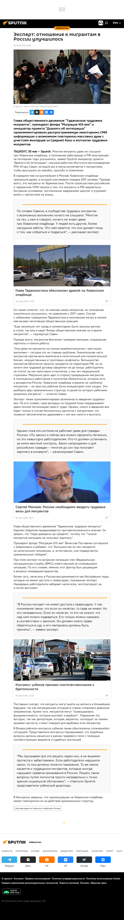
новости (7, 851)
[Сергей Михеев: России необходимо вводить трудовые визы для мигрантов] (62, 482)
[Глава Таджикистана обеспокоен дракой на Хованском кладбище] (62, 265)
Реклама (84, 882)
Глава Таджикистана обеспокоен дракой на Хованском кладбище (60, 292)
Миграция (82, 851)
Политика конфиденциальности (68, 878)
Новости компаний (69, 882)
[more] (106, 301)
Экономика (50, 851)
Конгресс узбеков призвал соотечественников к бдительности (55, 687)
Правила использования (37, 878)
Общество (66, 851)
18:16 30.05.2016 (22, 45)
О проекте (7, 878)
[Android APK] (11, 892)
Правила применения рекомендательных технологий (30, 882)
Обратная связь (98, 882)
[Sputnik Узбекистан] (16, 25)
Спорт (109, 851)
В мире (35, 851)
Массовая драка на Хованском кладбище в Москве (37, 808)
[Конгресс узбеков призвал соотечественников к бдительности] (62, 660)
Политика (22, 851)
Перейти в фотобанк (49, 106)
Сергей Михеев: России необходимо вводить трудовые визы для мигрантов (61, 509)
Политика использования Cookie (103, 878)
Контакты (19, 878)
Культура (97, 851)
